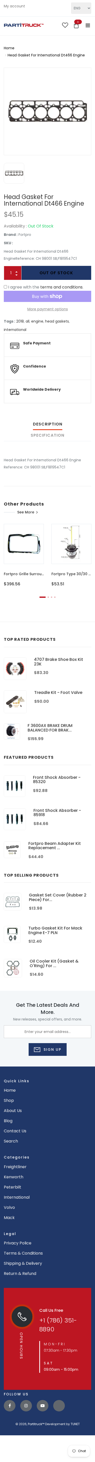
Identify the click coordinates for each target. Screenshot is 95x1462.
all (27, 321)
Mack (9, 1218)
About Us (13, 1111)
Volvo (9, 1207)
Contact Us (15, 1131)
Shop (9, 1100)
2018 (20, 321)
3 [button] (51, 597)
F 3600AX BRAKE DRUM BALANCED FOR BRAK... (50, 728)
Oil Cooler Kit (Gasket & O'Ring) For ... (54, 963)
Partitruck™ (36, 1424)
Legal (10, 1233)
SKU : (8, 243)
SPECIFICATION (47, 435)
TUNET (75, 1424)
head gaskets (57, 321)
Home (9, 48)
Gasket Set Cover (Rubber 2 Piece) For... (57, 897)
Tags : (9, 321)
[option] (47, 111)
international (15, 329)
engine (37, 321)
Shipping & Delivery (23, 1263)
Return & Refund (20, 1273)
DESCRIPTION (47, 424)
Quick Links (16, 1081)
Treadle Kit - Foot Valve (58, 692)
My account (14, 6)
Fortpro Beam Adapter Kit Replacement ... (54, 846)
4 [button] (54, 597)
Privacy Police (17, 1243)
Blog (8, 1121)
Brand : (10, 234)
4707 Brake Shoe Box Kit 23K (58, 662)
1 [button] (43, 597)
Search (11, 1141)
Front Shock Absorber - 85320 (57, 779)
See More (25, 512)
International (17, 1197)
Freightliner (15, 1167)
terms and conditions (61, 287)
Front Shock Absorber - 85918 (57, 813)
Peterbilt (12, 1187)
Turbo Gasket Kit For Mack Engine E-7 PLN (55, 930)
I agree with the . (45, 287)
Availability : (15, 226)
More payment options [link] (47, 309)
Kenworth (13, 1177)
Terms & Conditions (23, 1253)
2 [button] (48, 597)
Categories (17, 1157)
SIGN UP (51, 1049)
